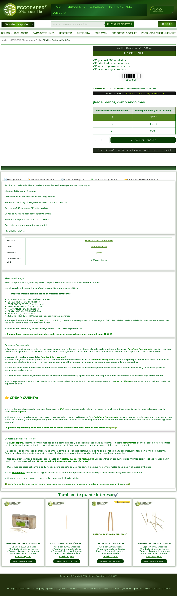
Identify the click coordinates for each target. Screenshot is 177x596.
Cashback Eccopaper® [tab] (104, 179)
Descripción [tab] (13, 179)
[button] (162, 10)
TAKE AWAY (101, 33)
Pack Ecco (151, 88)
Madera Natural (99, 246)
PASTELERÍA (83, 33)
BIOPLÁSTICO (21, 33)
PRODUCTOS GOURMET (124, 33)
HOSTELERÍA (65, 33)
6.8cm (99, 252)
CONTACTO (59, 13)
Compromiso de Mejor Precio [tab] (141, 179)
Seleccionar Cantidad (143, 140)
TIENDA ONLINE (75, 7)
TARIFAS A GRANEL (120, 7)
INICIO (57, 7)
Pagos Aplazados (47, 588)
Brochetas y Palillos (32, 40)
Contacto (166, 588)
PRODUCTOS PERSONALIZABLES (158, 33)
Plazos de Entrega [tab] (72, 179)
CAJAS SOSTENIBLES (43, 33)
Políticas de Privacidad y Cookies (148, 588)
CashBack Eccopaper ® (91, 588)
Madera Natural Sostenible (99, 240)
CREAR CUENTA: (24, 398)
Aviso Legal (11, 588)
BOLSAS (5, 33)
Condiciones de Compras (28, 588)
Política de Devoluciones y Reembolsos (118, 588)
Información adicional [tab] (41, 179)
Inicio (4, 40)
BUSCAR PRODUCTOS (119, 24)
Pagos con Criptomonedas (68, 588)
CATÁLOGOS (97, 7)
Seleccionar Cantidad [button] (23, 561)
